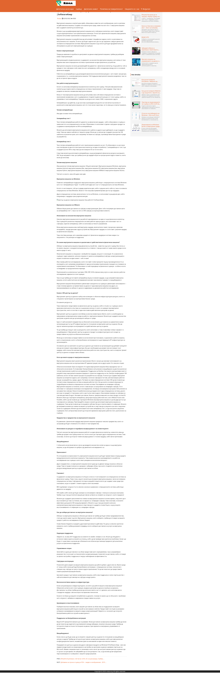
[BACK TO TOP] (217, 671)
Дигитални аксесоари (65, 9)
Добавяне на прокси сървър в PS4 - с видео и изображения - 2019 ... (83, 662)
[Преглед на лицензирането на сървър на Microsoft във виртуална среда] (136, 105)
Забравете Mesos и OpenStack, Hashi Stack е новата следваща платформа (150, 49)
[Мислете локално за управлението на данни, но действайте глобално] (136, 62)
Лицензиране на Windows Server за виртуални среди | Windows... (151, 125)
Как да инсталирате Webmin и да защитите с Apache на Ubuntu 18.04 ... (151, 92)
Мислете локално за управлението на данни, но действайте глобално (151, 60)
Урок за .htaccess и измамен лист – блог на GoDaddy (151, 27)
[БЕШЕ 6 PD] (136, 40)
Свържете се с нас (132, 9)
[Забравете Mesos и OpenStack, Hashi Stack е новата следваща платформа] (136, 51)
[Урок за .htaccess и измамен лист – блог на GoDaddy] (136, 28)
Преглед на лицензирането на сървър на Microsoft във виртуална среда (151, 103)
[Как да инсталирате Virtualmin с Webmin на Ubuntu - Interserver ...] (136, 82)
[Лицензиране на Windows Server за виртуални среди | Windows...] (136, 127)
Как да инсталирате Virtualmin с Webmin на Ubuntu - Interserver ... (149, 80)
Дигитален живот (91, 9)
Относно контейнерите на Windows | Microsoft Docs (150, 114)
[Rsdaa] (66, 3)
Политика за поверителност (111, 9)
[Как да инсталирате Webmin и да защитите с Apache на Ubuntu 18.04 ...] (136, 93)
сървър (79, 9)
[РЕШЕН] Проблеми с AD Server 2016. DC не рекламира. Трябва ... (82, 659)
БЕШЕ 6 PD (145, 37)
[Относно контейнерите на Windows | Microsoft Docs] (136, 116)
